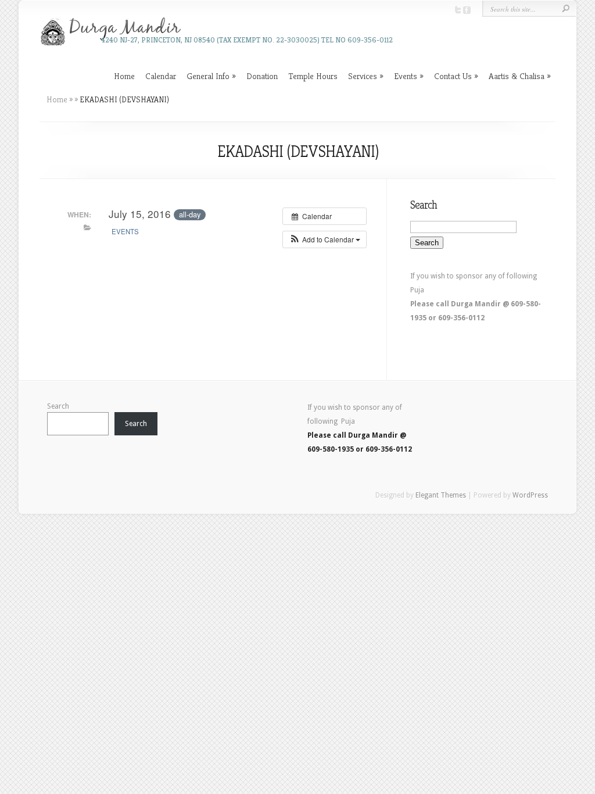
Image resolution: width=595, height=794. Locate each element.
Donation (262, 75)
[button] (324, 239)
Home (124, 75)
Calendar (160, 75)
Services (362, 75)
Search (58, 406)
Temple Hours (313, 75)
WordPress (530, 495)
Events (405, 75)
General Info (208, 75)
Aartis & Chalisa (516, 75)
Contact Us (453, 75)
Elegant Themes (440, 495)
